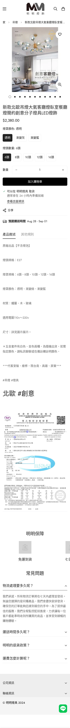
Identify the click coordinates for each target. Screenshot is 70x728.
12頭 (40, 157)
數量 (5, 170)
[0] (63, 9)
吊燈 (15, 22)
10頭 (28, 157)
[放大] (60, 85)
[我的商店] (35, 9)
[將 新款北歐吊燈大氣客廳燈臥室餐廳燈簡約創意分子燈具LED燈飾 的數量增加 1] (63, 170)
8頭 (17, 157)
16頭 (51, 157)
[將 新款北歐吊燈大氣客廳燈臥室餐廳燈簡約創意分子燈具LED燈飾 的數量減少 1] (16, 170)
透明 (7, 138)
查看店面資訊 (15, 201)
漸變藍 (35, 138)
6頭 (7, 157)
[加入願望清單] (60, 34)
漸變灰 (20, 138)
